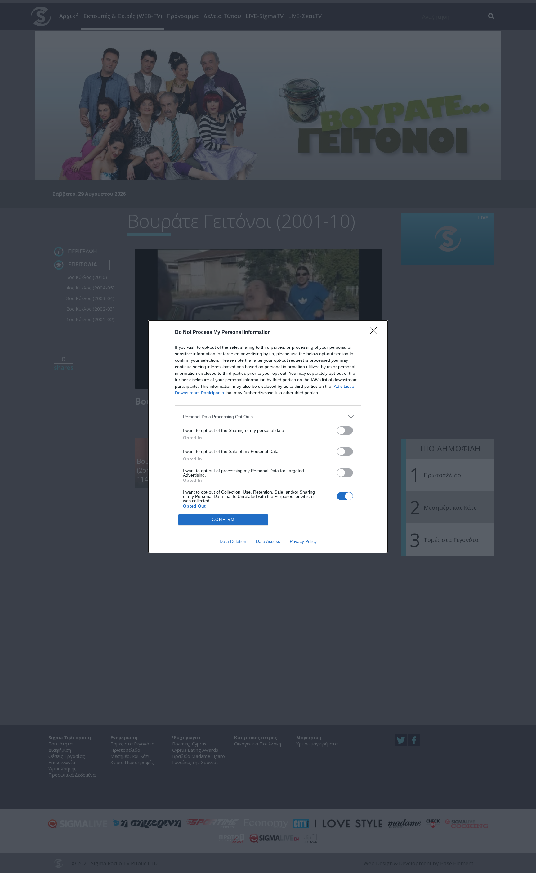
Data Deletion (233, 541)
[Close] (375, 332)
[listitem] (268, 417)
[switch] (345, 430)
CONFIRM (223, 519)
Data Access (268, 541)
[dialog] (268, 436)
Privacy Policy (303, 541)
